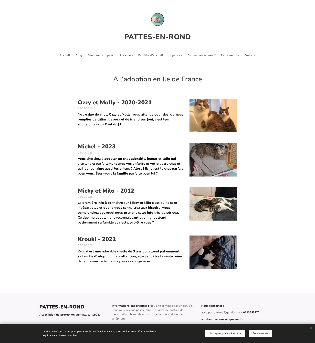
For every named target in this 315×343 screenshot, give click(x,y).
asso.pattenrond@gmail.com (220, 312)
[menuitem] (66, 55)
